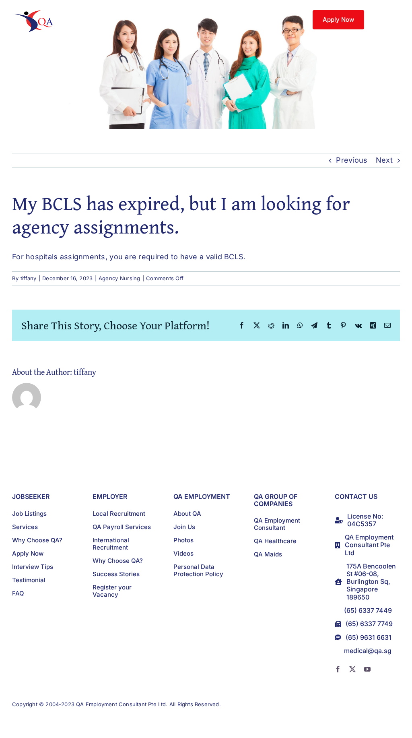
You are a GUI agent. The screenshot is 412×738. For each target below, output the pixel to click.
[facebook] (338, 669)
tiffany (29, 278)
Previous (351, 160)
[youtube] (367, 669)
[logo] (34, 13)
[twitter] (352, 669)
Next (384, 160)
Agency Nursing (119, 278)
